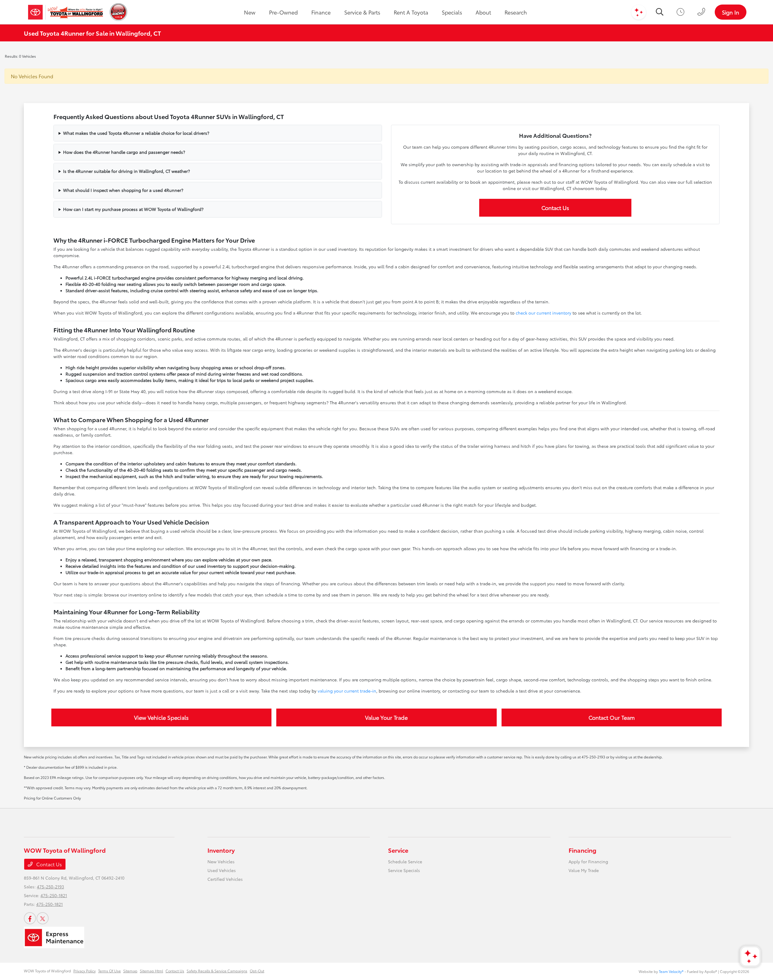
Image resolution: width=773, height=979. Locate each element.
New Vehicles (221, 861)
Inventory (221, 850)
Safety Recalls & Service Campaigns (217, 970)
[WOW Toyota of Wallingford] (65, 12)
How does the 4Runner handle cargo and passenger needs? (124, 152)
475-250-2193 (50, 887)
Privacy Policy (84, 970)
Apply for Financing (588, 861)
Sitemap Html (151, 970)
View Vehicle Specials (161, 717)
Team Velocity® (671, 971)
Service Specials (404, 870)
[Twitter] (43, 918)
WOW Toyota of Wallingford (47, 970)
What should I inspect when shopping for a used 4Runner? (123, 190)
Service (398, 850)
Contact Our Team (612, 717)
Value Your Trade (386, 717)
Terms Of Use (109, 970)
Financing (582, 850)
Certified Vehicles (225, 879)
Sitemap (130, 970)
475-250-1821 (53, 895)
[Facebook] (30, 918)
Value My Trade (584, 870)
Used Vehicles (221, 870)
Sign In (730, 12)
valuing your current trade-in (347, 691)
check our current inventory (543, 313)
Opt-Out (257, 970)
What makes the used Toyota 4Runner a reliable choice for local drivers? (136, 133)
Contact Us (555, 208)
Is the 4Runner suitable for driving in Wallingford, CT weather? (126, 171)
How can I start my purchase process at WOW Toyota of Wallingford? (133, 209)
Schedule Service (405, 861)
